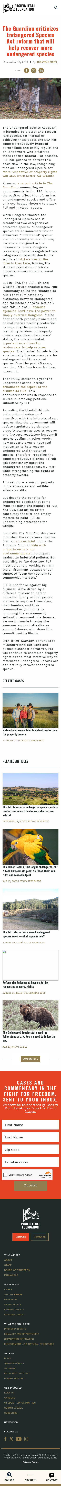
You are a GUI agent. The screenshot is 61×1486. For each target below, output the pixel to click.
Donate (20, 1237)
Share (18, 70)
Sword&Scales (14, 1363)
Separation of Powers (19, 1339)
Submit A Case (13, 1407)
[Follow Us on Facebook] (6, 1439)
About (8, 1260)
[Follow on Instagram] (25, 1439)
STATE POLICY (12, 1304)
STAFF (8, 1265)
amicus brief (25, 541)
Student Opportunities (20, 1402)
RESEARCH (10, 1299)
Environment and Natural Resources (29, 1344)
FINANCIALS (11, 1275)
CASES (8, 1289)
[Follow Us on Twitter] (11, 1439)
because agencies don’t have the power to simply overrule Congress (29, 311)
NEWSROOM (11, 1422)
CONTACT (52, 1480)
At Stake (10, 1368)
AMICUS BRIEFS (13, 1294)
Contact (40, 1237)
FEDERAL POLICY (14, 1309)
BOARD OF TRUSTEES (17, 1270)
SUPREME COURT (14, 1314)
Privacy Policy (31, 1462)
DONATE (9, 1480)
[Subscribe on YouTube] (19, 1439)
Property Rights (15, 1328)
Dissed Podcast (14, 1378)
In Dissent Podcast (17, 1373)
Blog (7, 1358)
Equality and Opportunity (21, 1334)
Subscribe (10, 1412)
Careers (9, 1397)
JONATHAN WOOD (47, 62)
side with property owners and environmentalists (24, 549)
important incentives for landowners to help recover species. (24, 347)
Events (9, 1392)
